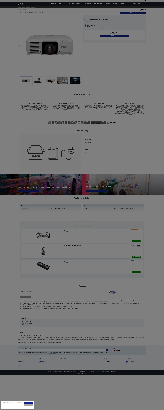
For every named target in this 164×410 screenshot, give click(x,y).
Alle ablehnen (28, 404)
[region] (17, 405)
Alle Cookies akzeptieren (28, 402)
